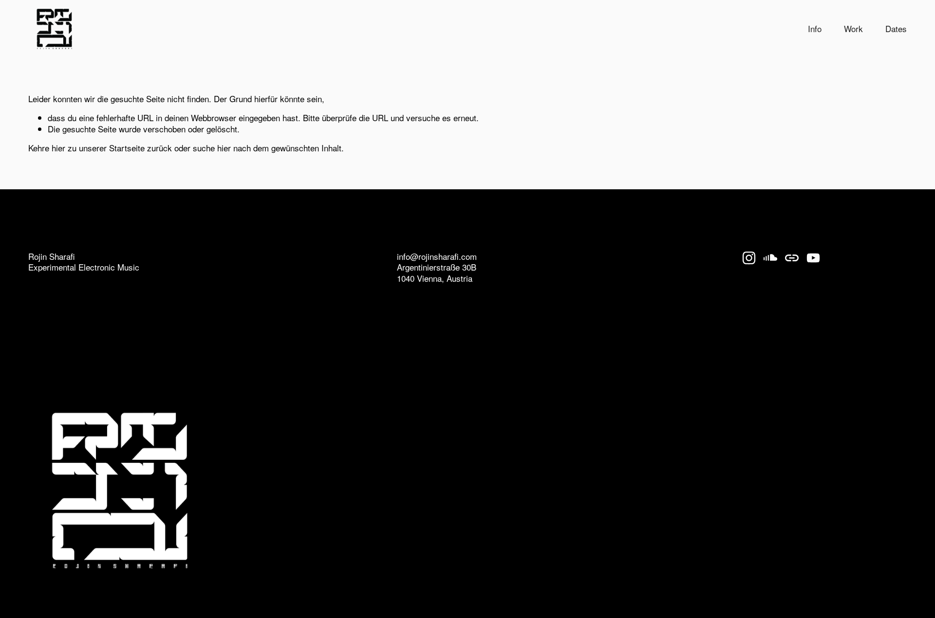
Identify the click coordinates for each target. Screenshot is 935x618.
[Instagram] (749, 258)
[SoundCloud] (770, 258)
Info (815, 28)
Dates (896, 28)
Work (853, 28)
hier (58, 148)
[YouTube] (813, 258)
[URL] (792, 258)
